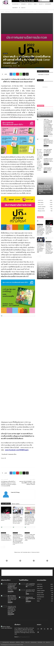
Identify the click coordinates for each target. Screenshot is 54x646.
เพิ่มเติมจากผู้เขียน (15, 503)
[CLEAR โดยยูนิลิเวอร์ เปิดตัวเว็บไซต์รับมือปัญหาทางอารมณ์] (40, 169)
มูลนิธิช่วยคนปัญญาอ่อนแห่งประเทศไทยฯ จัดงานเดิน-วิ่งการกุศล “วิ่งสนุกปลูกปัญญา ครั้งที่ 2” (48, 142)
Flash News (14, 7)
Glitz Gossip (28, 601)
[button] (37, 0)
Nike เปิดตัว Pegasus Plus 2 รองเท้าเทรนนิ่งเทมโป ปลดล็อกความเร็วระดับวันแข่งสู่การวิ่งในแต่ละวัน (6, 517)
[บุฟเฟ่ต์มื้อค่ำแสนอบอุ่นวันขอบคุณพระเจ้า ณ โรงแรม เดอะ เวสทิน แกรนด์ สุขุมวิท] (40, 160)
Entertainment (39, 224)
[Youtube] (51, 1)
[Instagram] (41, 629)
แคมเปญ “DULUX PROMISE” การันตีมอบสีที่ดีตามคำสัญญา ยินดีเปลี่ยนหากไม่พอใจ (27, 483)
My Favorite (12, 642)
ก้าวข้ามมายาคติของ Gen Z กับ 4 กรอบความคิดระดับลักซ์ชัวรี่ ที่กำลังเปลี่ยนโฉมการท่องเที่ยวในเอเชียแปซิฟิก (30, 537)
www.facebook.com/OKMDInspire (17, 450)
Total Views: (41, 74)
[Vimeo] (48, 629)
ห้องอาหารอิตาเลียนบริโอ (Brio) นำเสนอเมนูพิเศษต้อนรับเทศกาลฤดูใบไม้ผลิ (45, 188)
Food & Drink (46, 164)
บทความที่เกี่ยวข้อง (6, 503)
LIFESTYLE (45, 136)
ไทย (41, 0)
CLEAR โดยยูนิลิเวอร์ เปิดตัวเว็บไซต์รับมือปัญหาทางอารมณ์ (48, 169)
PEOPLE (45, 171)
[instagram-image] (7, 560)
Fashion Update (40, 241)
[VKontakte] (51, 629)
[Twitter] (14, 74)
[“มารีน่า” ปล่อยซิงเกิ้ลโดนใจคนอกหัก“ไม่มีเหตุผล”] (22, 585)
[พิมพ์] (27, 74)
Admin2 (40, 277)
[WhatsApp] (20, 74)
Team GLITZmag (8, 65)
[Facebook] (11, 74)
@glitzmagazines (33, 552)
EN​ (19, 7)
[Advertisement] (27, 23)
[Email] (24, 74)
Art (26, 586)
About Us (23, 7)
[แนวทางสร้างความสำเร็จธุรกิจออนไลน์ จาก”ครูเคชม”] (22, 591)
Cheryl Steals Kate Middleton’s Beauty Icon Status (30, 598)
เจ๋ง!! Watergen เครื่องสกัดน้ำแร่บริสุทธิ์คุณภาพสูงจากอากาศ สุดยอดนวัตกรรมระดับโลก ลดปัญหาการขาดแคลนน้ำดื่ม (8, 483)
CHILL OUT (27, 642)
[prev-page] (2, 547)
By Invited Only (6, 642)
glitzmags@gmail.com (24, 637)
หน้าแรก (2, 11)
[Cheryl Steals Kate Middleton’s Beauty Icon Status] (22, 599)
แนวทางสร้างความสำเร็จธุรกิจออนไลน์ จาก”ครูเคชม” (30, 591)
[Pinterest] (17, 74)
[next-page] (4, 547)
